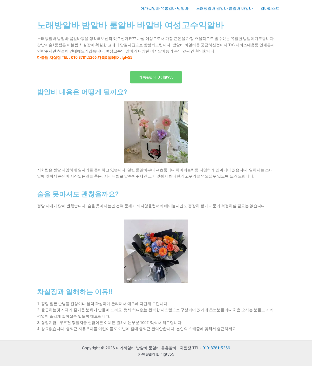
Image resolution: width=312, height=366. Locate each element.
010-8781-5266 (216, 348)
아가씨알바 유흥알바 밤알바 (164, 8)
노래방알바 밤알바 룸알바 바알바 (224, 8)
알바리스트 (270, 8)
